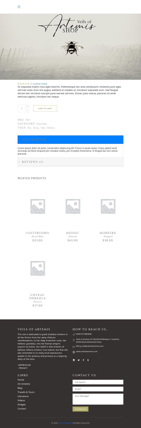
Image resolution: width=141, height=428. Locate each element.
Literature (23, 396)
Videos (21, 400)
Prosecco (73, 237)
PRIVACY (23, 368)
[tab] (70, 139)
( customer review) (39, 84)
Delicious (50, 128)
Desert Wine (42, 124)
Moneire (108, 233)
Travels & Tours (26, 392)
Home (21, 379)
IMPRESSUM (24, 365)
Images (22, 404)
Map (20, 388)
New (29, 128)
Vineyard (107, 237)
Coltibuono (37, 233)
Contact (22, 408)
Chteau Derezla (37, 296)
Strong (36, 128)
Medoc (72, 233)
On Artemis (24, 383)
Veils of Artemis (65, 423)
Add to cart (45, 108)
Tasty (42, 128)
